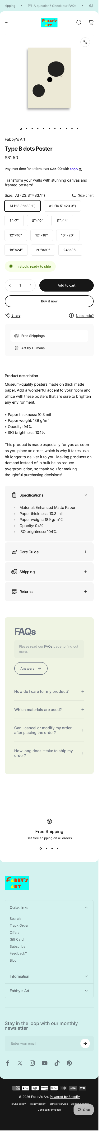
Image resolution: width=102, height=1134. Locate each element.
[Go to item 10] (72, 129)
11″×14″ (62, 220)
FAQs (48, 646)
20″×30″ (43, 250)
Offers (14, 932)
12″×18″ (41, 235)
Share (15, 315)
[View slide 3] (52, 848)
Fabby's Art (15, 139)
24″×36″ (70, 250)
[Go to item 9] (66, 129)
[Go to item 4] (38, 129)
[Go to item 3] (32, 129)
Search (15, 918)
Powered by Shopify (65, 1097)
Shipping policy (80, 1103)
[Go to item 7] (55, 129)
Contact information (49, 1109)
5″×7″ (14, 220)
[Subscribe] (85, 1043)
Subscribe (17, 946)
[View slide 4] (58, 848)
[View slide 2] (46, 848)
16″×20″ (67, 235)
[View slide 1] (41, 848)
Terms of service (58, 1103)
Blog (13, 960)
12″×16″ (15, 235)
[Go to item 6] (49, 129)
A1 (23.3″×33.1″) (22, 206)
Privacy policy (37, 1103)
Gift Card (17, 939)
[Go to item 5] (43, 129)
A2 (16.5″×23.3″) (62, 206)
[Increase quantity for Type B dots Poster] (30, 285)
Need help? (85, 316)
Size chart (86, 195)
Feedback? (18, 953)
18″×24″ (16, 250)
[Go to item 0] (21, 129)
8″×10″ (37, 220)
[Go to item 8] (61, 129)
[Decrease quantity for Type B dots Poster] (10, 285)
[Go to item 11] (78, 129)
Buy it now (49, 301)
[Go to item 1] (26, 129)
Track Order (19, 925)
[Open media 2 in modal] (85, 42)
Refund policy (18, 1103)
